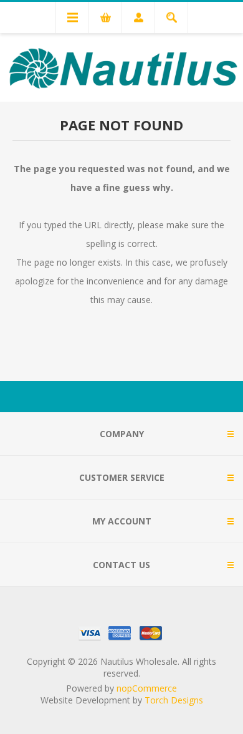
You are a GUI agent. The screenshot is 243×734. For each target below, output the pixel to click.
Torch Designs (174, 700)
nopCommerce (147, 688)
